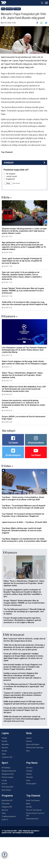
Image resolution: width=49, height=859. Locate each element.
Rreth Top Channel (33, 800)
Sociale (4, 751)
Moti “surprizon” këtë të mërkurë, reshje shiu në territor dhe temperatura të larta (24, 640)
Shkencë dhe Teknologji (34, 748)
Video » (8, 466)
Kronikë (4, 741)
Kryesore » (10, 316)
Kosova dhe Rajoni (32, 744)
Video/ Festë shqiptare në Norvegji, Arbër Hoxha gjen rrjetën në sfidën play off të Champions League (24, 364)
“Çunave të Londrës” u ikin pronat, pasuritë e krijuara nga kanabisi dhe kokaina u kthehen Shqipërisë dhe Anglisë (23, 695)
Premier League (7, 777)
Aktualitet (5, 744)
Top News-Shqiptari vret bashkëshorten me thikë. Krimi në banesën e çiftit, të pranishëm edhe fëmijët (24, 540)
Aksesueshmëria (32, 819)
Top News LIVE (7, 757)
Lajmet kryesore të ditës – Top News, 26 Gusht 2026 (24, 522)
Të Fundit (17, 9)
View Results (16, 183)
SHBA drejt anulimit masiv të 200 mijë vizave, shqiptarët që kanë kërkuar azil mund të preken (24, 702)
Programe (7, 795)
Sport (5, 762)
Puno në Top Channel (33, 810)
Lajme (5, 733)
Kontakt (29, 807)
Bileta (28, 804)
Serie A (4, 784)
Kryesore (9, 9)
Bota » (7, 197)
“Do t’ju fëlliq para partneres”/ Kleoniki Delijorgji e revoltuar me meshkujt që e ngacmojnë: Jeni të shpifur (24, 611)
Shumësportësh (7, 787)
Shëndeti (29, 777)
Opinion (29, 738)
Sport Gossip (6, 790)
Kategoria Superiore (9, 771)
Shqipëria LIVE (7, 807)
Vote (8, 183)
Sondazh (9, 162)
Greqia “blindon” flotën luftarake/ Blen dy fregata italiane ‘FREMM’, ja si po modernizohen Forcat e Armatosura (23, 292)
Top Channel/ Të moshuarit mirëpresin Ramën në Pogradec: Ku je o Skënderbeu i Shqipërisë (23, 515)
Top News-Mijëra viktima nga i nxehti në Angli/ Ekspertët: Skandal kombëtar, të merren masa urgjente (22, 530)
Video (4, 754)
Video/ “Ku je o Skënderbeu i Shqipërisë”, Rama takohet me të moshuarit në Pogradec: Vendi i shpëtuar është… (22, 377)
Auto (28, 751)
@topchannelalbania (36, 442)
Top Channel (13, 442)
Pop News (32, 762)
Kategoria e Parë (8, 774)
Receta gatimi (31, 784)
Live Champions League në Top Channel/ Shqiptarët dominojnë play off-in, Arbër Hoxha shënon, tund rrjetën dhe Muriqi (24, 351)
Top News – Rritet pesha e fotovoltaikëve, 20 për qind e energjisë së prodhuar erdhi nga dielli (23, 498)
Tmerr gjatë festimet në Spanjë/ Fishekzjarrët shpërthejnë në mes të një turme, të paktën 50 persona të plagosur (22, 262)
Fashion (29, 774)
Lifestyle (29, 771)
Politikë (4, 738)
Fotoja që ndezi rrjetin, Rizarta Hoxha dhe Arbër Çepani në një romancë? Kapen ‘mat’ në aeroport (24, 710)
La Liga (4, 780)
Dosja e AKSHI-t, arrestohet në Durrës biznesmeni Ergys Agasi (23, 419)
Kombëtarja (6, 768)
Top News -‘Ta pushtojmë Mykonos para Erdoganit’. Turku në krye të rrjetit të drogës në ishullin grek (24, 507)
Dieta (28, 780)
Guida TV (5, 819)
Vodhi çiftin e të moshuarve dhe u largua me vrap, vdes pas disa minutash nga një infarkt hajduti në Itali (24, 305)
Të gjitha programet (9, 816)
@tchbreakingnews (13, 455)
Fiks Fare (5, 810)
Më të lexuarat (14, 634)
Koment (29, 741)
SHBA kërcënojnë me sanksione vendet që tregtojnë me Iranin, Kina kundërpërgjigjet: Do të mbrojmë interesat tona (24, 718)
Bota (3, 9)
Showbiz (29, 768)
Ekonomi (5, 748)
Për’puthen (6, 804)
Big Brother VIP (7, 800)
